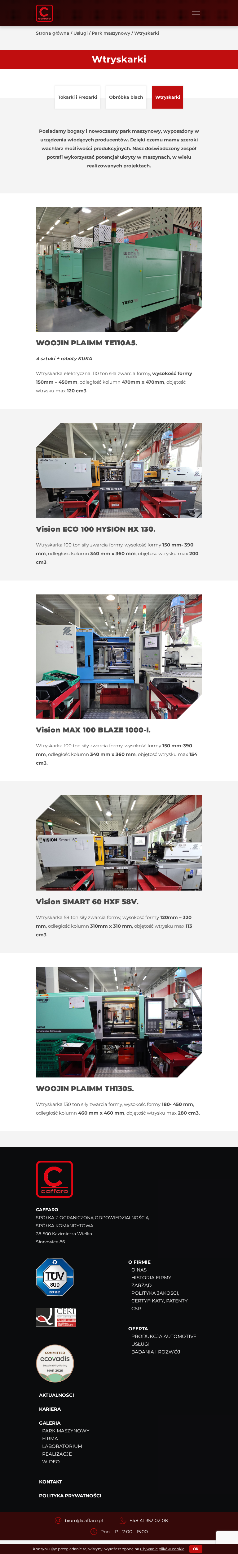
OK (196, 1549)
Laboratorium (62, 1446)
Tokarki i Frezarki (77, 97)
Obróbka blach (126, 97)
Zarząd (141, 1285)
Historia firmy (151, 1277)
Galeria (49, 1423)
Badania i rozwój (155, 1352)
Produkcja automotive (163, 1336)
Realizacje (57, 1454)
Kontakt (50, 1482)
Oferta (138, 1329)
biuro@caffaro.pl (84, 1520)
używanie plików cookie (162, 1549)
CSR (136, 1308)
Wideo (51, 1462)
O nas (139, 1270)
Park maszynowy (111, 33)
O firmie (139, 1262)
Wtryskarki (167, 97)
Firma (50, 1438)
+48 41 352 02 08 (149, 1520)
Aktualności (56, 1395)
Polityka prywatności (70, 1496)
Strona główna (52, 33)
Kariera (50, 1409)
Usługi (80, 33)
